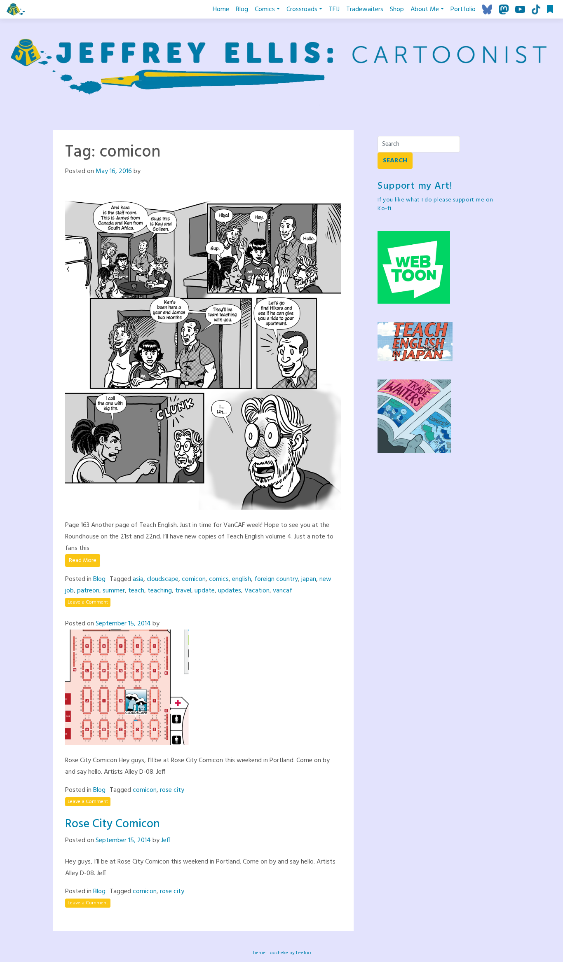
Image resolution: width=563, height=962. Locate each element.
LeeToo (303, 953)
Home (221, 9)
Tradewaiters (364, 9)
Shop (397, 9)
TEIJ (334, 9)
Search (395, 160)
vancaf (282, 590)
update (205, 590)
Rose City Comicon (112, 824)
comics (219, 579)
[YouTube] (520, 9)
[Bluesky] (487, 9)
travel (183, 590)
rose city (172, 790)
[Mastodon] (503, 9)
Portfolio (463, 9)
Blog (242, 9)
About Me (425, 9)
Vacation (257, 590)
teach (136, 590)
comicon (194, 579)
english (241, 579)
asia (138, 579)
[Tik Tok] (536, 9)
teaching (160, 590)
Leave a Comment (88, 602)
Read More (82, 560)
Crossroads (301, 9)
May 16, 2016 (114, 171)
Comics (265, 9)
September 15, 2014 (123, 623)
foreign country (276, 579)
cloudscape (162, 579)
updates (229, 590)
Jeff (165, 840)
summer (114, 590)
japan (308, 579)
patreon (88, 590)
